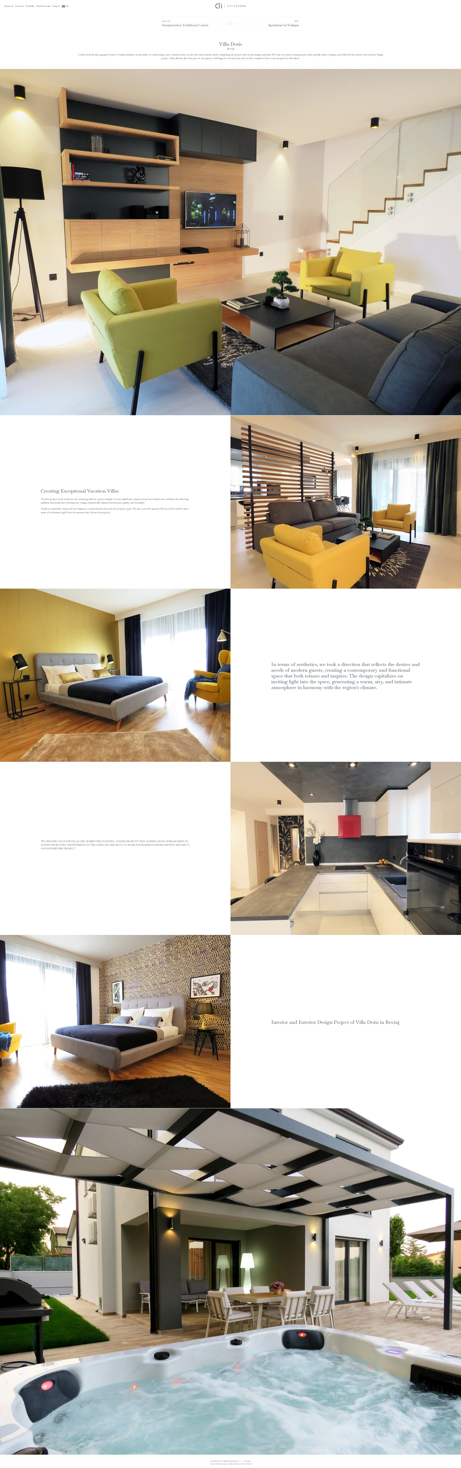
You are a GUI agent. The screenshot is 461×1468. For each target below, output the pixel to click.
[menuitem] (9, 6)
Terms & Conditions (228, 1464)
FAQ (218, 1464)
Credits (249, 1464)
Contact (212, 1464)
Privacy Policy (241, 1464)
